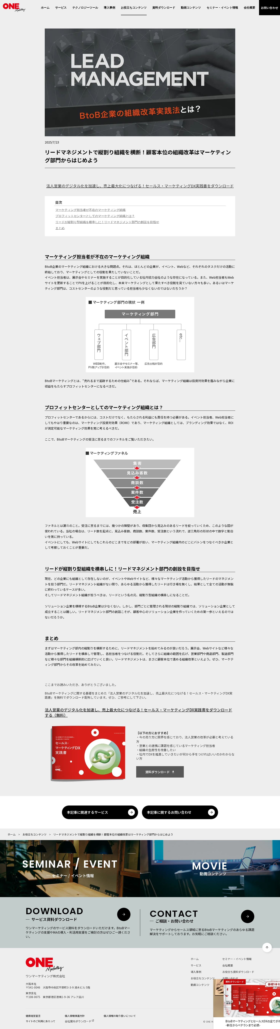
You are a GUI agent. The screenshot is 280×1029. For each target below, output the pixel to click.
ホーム (12, 834)
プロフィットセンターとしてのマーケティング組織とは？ (95, 216)
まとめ (60, 228)
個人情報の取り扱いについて (120, 1016)
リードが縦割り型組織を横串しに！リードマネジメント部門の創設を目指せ (107, 222)
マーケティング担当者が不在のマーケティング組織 (90, 210)
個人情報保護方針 (75, 1016)
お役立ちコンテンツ (34, 834)
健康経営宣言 (33, 1016)
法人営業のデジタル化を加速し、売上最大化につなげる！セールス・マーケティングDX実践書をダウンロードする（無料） (138, 712)
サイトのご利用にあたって (40, 1021)
